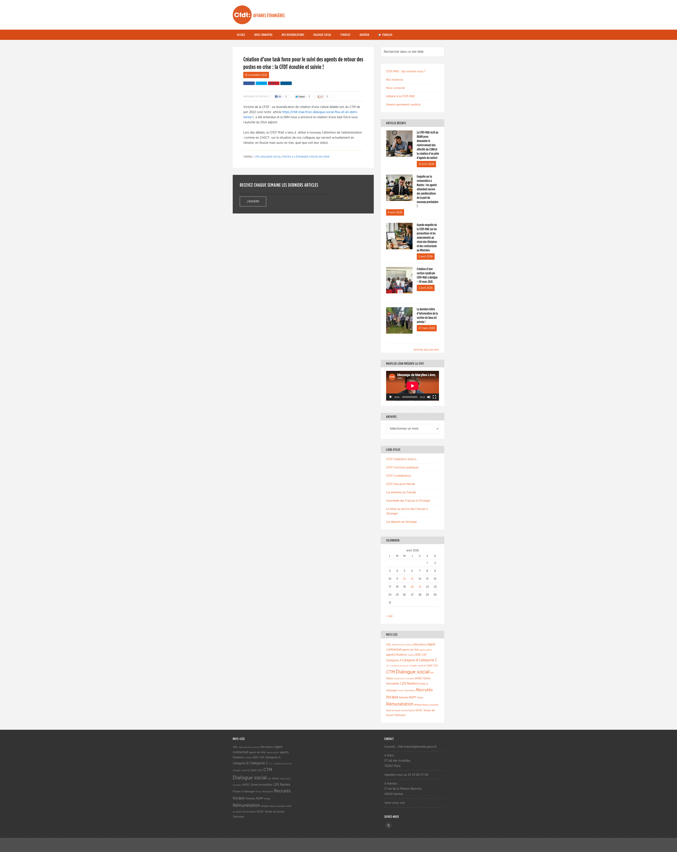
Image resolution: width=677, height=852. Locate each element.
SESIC (419, 710)
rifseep (420, 698)
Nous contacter (395, 88)
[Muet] (429, 397)
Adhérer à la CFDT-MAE (400, 96)
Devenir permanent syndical (403, 104)
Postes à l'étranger (295, 157)
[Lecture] (390, 397)
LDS (403, 683)
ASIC (418, 654)
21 (420, 586)
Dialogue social (271, 157)
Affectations (419, 644)
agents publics (426, 650)
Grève (426, 678)
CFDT (242, 14)
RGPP (412, 697)
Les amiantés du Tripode (401, 492)
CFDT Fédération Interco (401, 459)
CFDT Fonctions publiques (402, 467)
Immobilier (393, 683)
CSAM (429, 665)
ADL (388, 644)
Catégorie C (428, 660)
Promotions (409, 691)
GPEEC (418, 678)
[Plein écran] (434, 397)
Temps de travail (274, 811)
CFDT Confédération (398, 475)
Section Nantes (408, 710)
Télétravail (399, 715)
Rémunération (399, 704)
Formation (409, 679)
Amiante (411, 655)
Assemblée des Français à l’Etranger (408, 500)
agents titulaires (396, 654)
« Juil (389, 616)
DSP (432, 673)
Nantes (412, 683)
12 (404, 578)
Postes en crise (319, 157)
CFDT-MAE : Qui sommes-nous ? (405, 71)
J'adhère (253, 201)
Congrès (413, 666)
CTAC (435, 665)
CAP (424, 655)
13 (412, 578)
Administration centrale (402, 645)
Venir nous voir (394, 803)
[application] (412, 386)
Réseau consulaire (430, 705)
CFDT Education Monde (400, 484)
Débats (390, 678)
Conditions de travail (399, 666)
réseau (418, 704)
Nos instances (394, 79)
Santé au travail (393, 710)
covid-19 (421, 666)
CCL (388, 666)
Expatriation (399, 679)
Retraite (403, 697)
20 (412, 586)
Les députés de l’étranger (401, 521)
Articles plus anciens (426, 349)
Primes (401, 691)
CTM (256, 157)
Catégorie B (410, 660)
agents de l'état (410, 650)
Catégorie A (393, 660)
